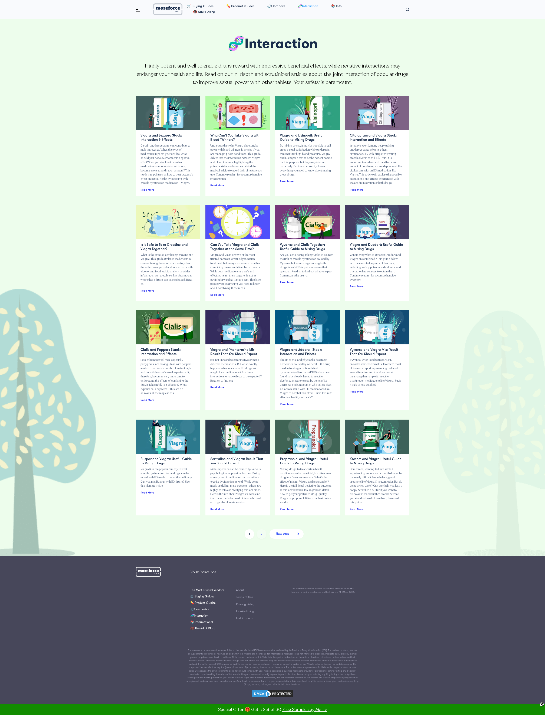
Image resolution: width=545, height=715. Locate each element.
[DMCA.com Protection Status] (272, 693)
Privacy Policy (245, 604)
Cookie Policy (245, 611)
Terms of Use (244, 597)
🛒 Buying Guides (200, 6)
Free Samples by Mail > (304, 709)
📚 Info (336, 6)
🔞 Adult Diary (204, 12)
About (240, 590)
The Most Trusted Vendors (207, 590)
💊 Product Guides (240, 6)
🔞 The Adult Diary (202, 628)
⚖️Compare (276, 6)
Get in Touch (244, 618)
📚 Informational (201, 622)
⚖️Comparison (200, 609)
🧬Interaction (308, 6)
